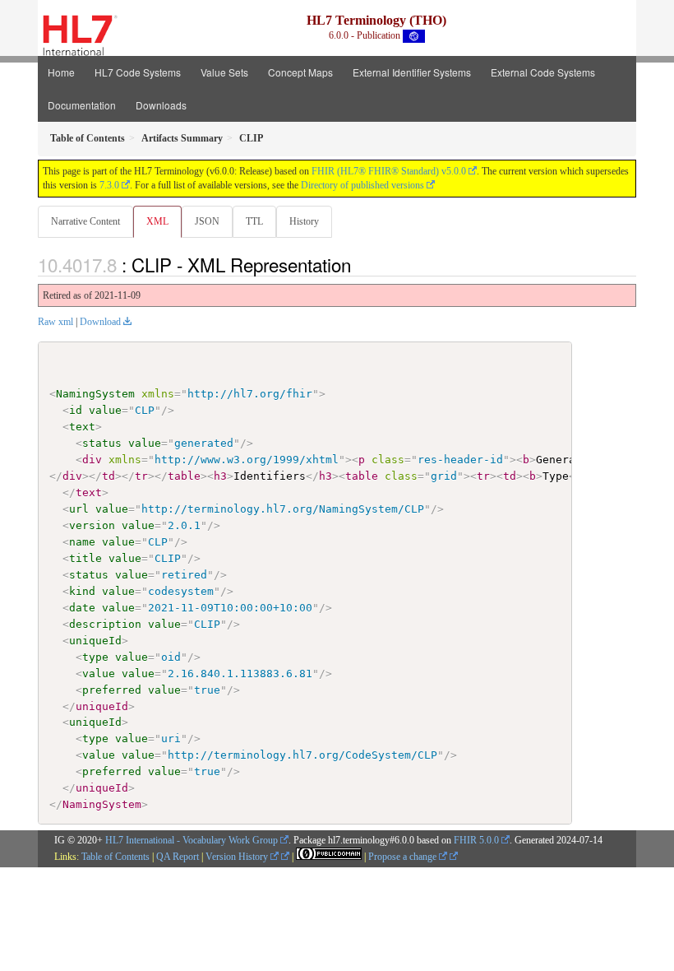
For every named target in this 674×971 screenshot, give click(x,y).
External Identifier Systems (412, 72)
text (82, 426)
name (82, 542)
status (102, 443)
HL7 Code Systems (138, 72)
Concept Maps (300, 72)
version (92, 525)
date (82, 608)
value (105, 410)
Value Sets (224, 72)
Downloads (161, 105)
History (304, 221)
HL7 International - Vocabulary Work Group (191, 840)
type (95, 657)
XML (157, 221)
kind (82, 591)
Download (100, 322)
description (105, 624)
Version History (237, 856)
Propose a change (403, 856)
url (79, 509)
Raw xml (55, 322)
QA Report (177, 856)
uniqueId (95, 640)
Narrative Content (85, 221)
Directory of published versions (362, 185)
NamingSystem (95, 394)
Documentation (82, 105)
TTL (254, 221)
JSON (207, 221)
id (75, 410)
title (85, 558)
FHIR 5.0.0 (476, 840)
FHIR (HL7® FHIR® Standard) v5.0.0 (389, 171)
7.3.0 (109, 185)
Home (61, 72)
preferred (111, 690)
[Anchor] (360, 264)
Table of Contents (115, 856)
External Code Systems (543, 72)
